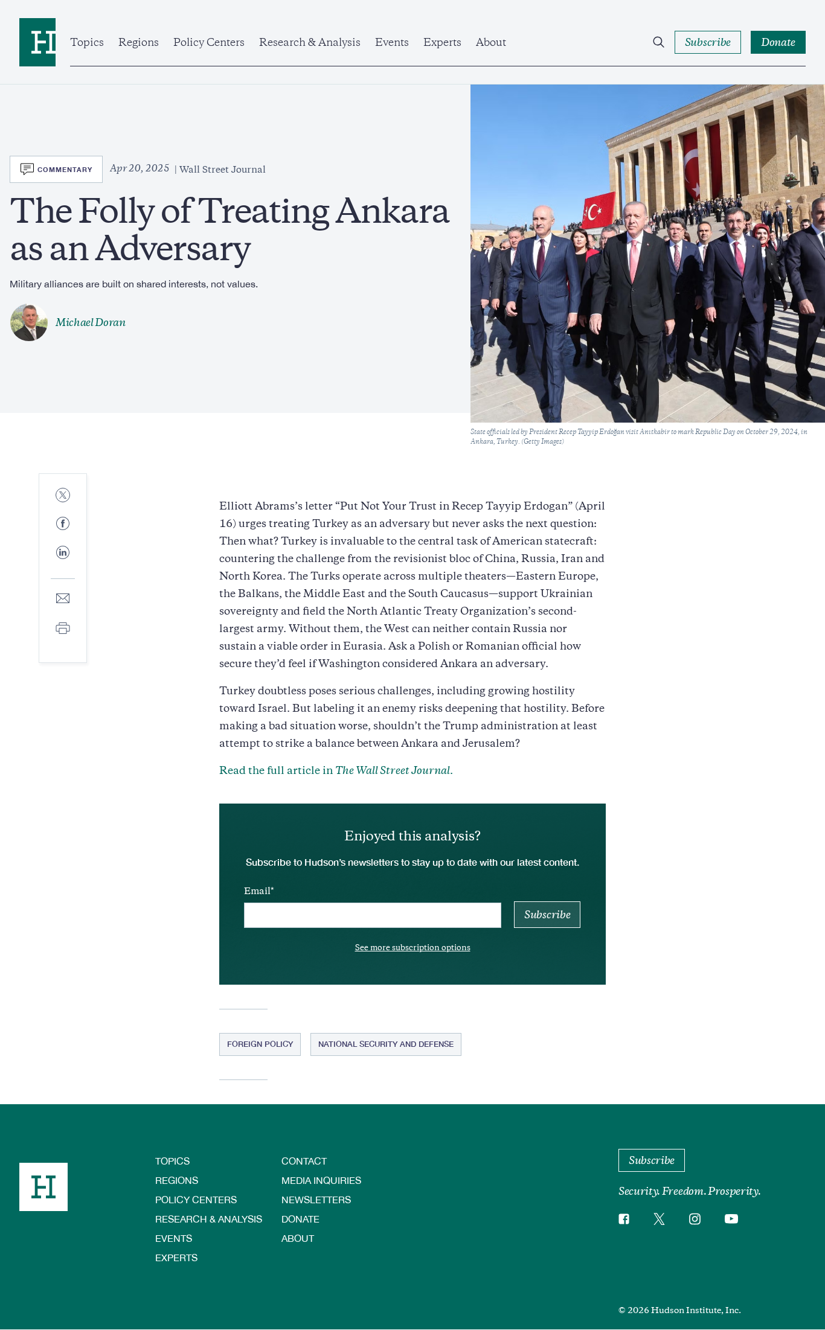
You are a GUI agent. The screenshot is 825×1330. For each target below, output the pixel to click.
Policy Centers (209, 42)
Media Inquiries (321, 1180)
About (491, 42)
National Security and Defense (386, 1044)
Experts (442, 42)
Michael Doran (91, 322)
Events (392, 42)
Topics (87, 42)
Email (257, 891)
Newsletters (316, 1199)
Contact (304, 1160)
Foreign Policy (260, 1044)
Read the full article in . (336, 770)
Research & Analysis (310, 42)
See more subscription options (412, 947)
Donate (300, 1218)
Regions (138, 42)
